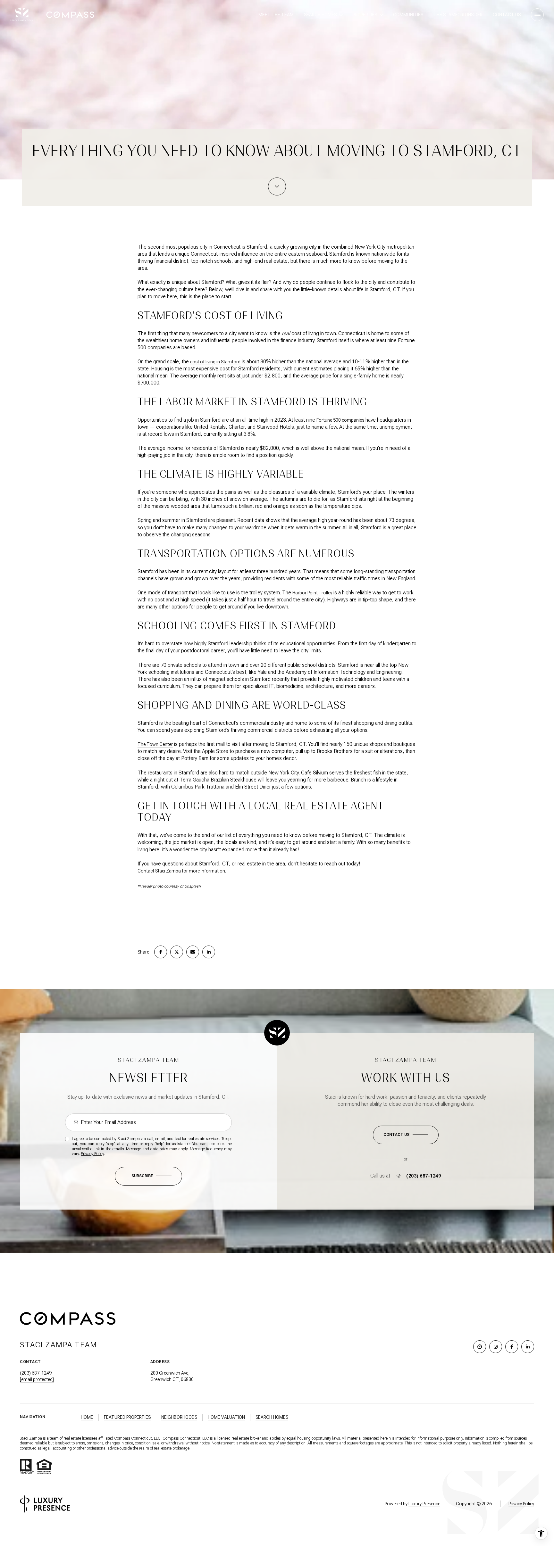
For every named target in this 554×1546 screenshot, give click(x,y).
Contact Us (507, 14)
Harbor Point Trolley (312, 592)
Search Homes (272, 1417)
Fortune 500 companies (340, 420)
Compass (171, 1438)
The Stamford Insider (458, 14)
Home (87, 1417)
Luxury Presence (424, 1503)
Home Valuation (226, 1417)
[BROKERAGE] (479, 1346)
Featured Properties (127, 1417)
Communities (408, 14)
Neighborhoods (179, 1417)
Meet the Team (276, 14)
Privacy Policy (92, 1154)
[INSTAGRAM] (495, 1346)
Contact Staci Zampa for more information (181, 870)
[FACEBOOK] (511, 1346)
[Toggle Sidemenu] (537, 14)
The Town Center (155, 744)
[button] (406, 1135)
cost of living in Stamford (215, 361)
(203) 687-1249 (423, 1176)
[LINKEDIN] (527, 1346)
